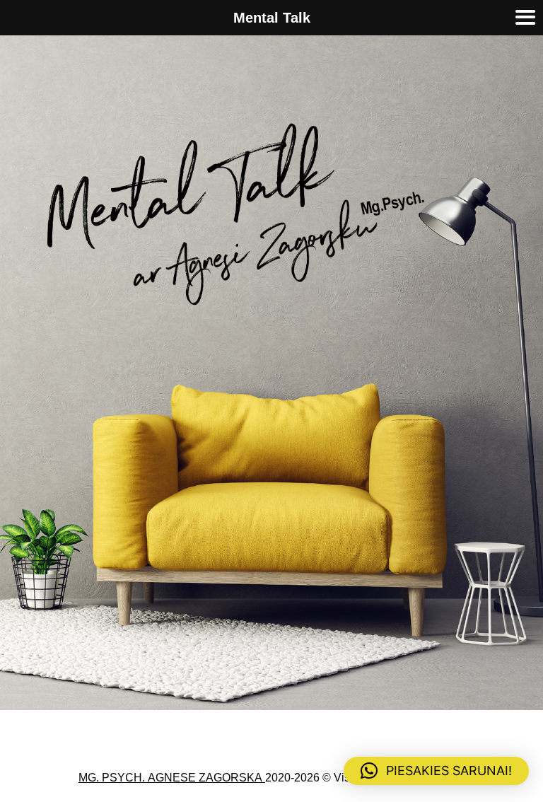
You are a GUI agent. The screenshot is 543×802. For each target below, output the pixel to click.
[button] (436, 771)
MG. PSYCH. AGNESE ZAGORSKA (171, 778)
